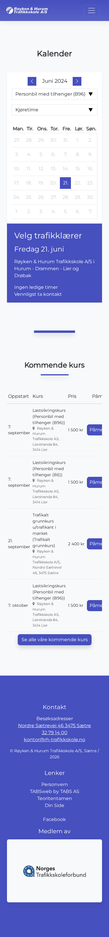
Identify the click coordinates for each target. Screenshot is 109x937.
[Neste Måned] (77, 81)
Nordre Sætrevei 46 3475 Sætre (54, 725)
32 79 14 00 (54, 732)
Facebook (54, 819)
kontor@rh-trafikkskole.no (54, 739)
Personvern (54, 784)
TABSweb (41, 791)
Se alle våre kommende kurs (55, 639)
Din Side (54, 805)
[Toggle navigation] (91, 10)
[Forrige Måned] (32, 81)
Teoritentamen (54, 798)
